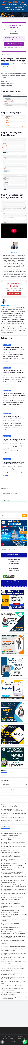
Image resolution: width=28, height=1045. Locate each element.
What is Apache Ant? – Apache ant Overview (12, 817)
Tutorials (20, 1036)
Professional (21, 1038)
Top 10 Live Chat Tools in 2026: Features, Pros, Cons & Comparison (13, 371)
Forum (5, 1038)
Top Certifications (10, 1036)
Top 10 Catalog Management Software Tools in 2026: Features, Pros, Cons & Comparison (13, 418)
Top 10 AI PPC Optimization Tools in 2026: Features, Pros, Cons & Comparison (14, 441)
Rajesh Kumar (14, 63)
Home (2, 54)
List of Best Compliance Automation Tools (12, 986)
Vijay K (4, 352)
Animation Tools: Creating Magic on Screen (12, 966)
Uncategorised (8, 54)
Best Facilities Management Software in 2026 (13, 946)
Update (12, 1038)
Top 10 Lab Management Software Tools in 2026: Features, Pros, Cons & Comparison (13, 395)
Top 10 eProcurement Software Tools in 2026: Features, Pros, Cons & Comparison (13, 349)
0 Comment (5, 66)
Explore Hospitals (14, 293)
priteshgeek (5, 443)
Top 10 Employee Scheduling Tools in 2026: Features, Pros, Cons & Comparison (13, 463)
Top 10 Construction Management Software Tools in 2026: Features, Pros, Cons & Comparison (12, 942)
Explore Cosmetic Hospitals (14, 43)
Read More (6, 361)
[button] (24, 1041)
